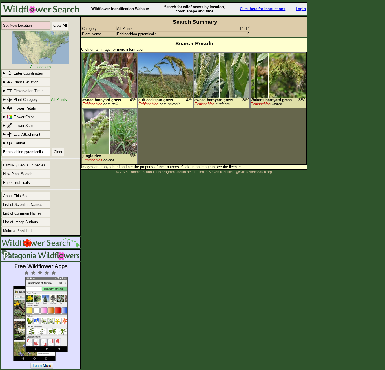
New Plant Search (17, 174)
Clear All (60, 25)
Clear (58, 152)
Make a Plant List (17, 231)
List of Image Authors (20, 222)
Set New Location (17, 25)
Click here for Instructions (262, 9)
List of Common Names (22, 213)
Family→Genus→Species (24, 165)
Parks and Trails (16, 182)
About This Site (15, 196)
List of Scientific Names (22, 204)
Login (301, 9)
